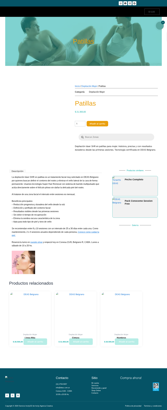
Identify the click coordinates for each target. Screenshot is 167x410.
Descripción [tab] (17, 171)
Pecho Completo (134, 179)
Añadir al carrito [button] (35, 341)
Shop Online (96, 390)
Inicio (77, 86)
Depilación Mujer (89, 86)
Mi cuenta (95, 383)
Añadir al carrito (97, 123)
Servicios (95, 386)
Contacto (94, 393)
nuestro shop (36, 242)
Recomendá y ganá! (99, 388)
